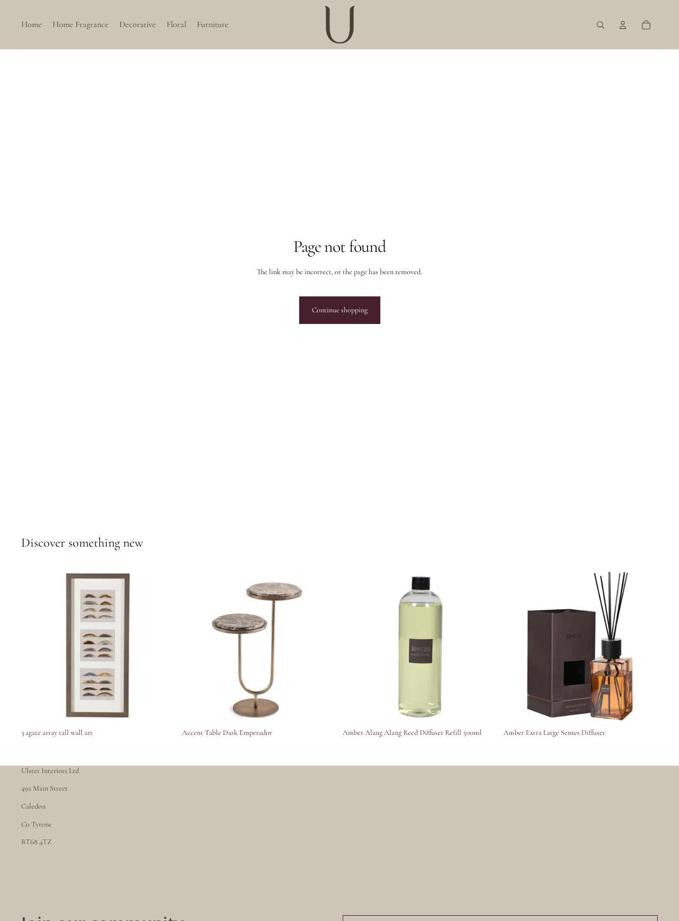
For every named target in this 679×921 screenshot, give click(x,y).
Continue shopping (340, 309)
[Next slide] (320, 646)
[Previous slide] (198, 646)
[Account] (622, 25)
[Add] (159, 706)
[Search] (600, 25)
